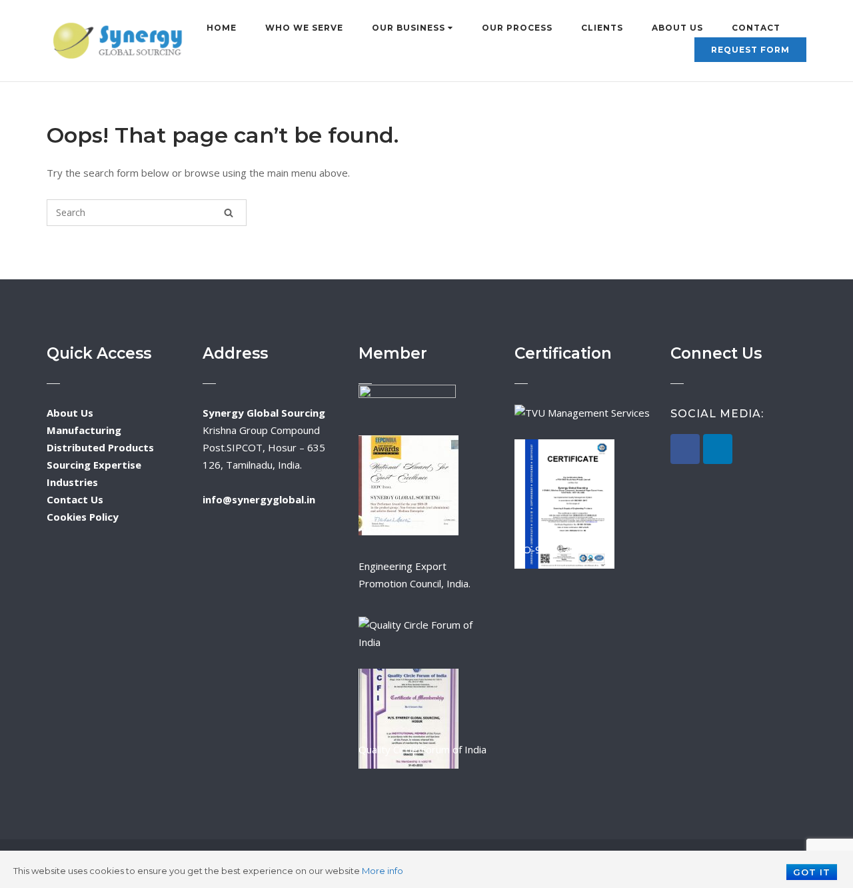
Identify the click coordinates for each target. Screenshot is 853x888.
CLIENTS (602, 28)
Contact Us (75, 499)
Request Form (750, 50)
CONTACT (756, 28)
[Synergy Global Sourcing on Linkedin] (717, 449)
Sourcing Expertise (94, 464)
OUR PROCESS (517, 28)
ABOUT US (677, 28)
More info (382, 870)
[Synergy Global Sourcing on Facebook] (685, 449)
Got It (811, 872)
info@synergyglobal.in (259, 499)
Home (222, 28)
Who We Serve (304, 28)
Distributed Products (100, 447)
